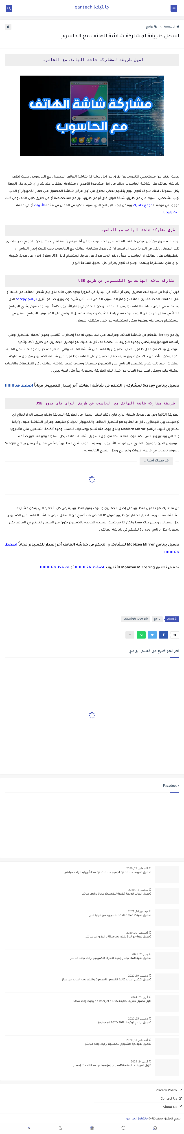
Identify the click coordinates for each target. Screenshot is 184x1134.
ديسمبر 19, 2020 (138, 975)
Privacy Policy (166, 1090)
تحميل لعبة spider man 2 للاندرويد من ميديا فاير (120, 915)
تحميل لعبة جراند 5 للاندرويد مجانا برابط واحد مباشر (118, 937)
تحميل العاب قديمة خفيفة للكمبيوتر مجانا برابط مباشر (116, 894)
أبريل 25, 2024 (139, 997)
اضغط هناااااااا (19, 386)
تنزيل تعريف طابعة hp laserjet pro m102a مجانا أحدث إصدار (112, 1065)
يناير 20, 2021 (140, 954)
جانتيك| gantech (92, 7)
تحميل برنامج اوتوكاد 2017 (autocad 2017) (124, 1022)
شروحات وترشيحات (135, 619)
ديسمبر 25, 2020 (138, 1018)
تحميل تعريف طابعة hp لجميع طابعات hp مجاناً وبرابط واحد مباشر (108, 872)
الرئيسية (169, 27)
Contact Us (168, 1098)
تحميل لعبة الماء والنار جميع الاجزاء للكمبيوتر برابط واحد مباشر (110, 958)
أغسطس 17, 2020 (137, 868)
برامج (149, 27)
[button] (163, 635)
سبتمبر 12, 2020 (138, 890)
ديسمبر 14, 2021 (138, 911)
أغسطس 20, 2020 (137, 933)
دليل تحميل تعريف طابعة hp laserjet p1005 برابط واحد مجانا (112, 1001)
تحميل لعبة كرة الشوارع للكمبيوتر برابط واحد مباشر (118, 1044)
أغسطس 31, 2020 (137, 1040)
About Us (170, 1106)
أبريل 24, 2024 (139, 1061)
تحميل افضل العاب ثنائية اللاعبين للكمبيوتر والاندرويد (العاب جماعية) (106, 980)
